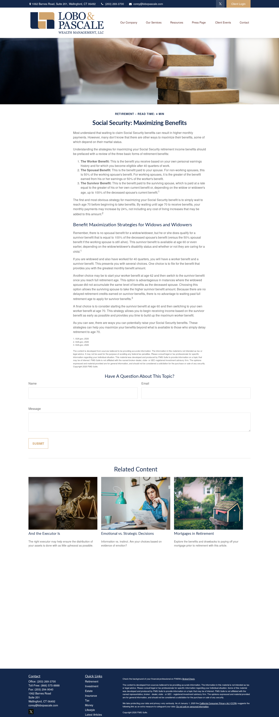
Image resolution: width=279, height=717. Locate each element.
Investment (91, 686)
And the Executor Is (44, 534)
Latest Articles (93, 714)
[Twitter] (220, 4)
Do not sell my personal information (192, 706)
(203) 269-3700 (114, 4)
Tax (87, 700)
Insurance (91, 695)
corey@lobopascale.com (148, 4)
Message (34, 408)
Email (145, 383)
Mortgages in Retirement (194, 534)
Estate (89, 691)
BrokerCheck (188, 678)
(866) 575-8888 (50, 685)
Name (32, 383)
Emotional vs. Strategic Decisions (127, 534)
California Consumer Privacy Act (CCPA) (218, 703)
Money (89, 705)
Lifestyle (90, 710)
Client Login (238, 4)
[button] (129, 22)
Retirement (91, 681)
